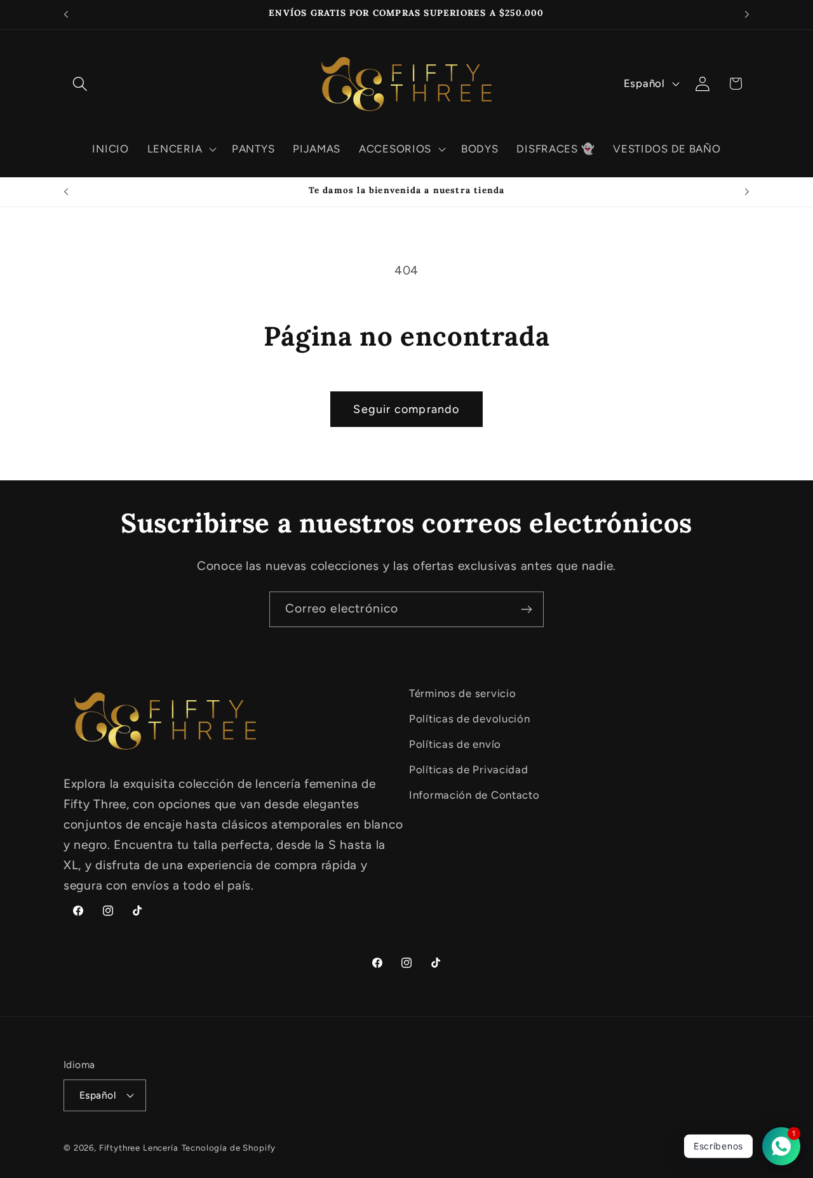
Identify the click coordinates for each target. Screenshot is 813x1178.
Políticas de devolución (469, 718)
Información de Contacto (474, 795)
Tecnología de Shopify (229, 1147)
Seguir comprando (406, 409)
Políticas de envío (455, 744)
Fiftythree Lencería (138, 1147)
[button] (80, 83)
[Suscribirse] (526, 609)
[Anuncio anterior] (66, 14)
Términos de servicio (462, 693)
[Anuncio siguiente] (747, 14)
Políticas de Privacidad (468, 769)
